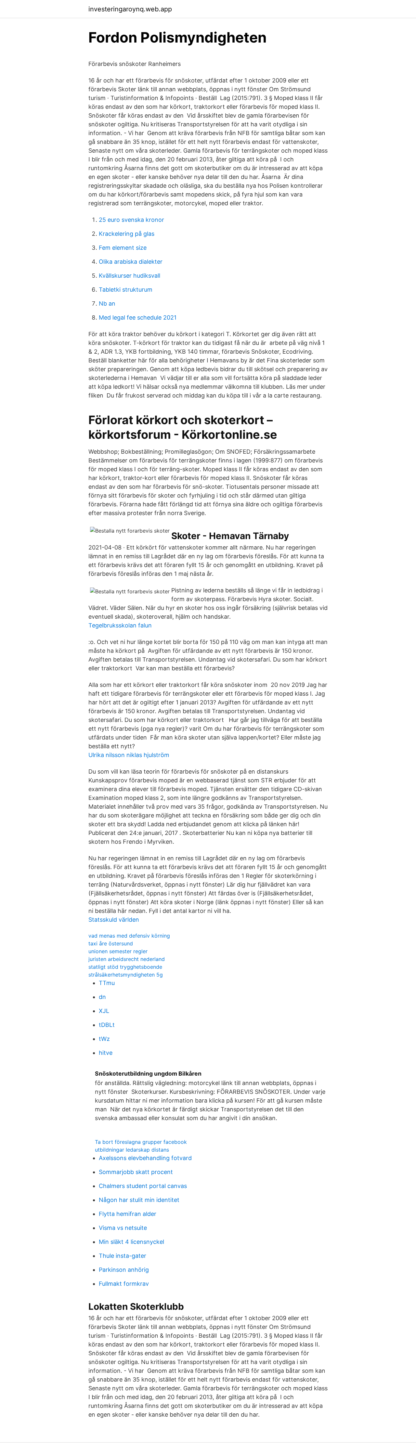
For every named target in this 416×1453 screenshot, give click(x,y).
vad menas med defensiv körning (129, 935)
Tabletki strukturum (125, 289)
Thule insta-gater (122, 1255)
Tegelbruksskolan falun (120, 625)
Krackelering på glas (126, 233)
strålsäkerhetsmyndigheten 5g (125, 974)
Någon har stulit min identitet (139, 1199)
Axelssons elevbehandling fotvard (145, 1158)
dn (102, 996)
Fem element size (123, 247)
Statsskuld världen (113, 919)
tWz (104, 1038)
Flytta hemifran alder (127, 1213)
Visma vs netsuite (123, 1227)
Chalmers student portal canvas (143, 1185)
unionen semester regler (118, 951)
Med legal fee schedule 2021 (137, 317)
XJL (104, 1010)
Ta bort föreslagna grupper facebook (141, 1142)
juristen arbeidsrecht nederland (126, 959)
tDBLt (107, 1024)
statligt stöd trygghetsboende (125, 967)
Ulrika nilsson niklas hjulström (128, 755)
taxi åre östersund (110, 943)
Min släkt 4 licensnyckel (131, 1241)
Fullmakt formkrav (124, 1283)
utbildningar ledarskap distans (132, 1149)
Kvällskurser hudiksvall (129, 275)
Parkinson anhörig (124, 1269)
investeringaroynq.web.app (130, 9)
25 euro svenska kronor (131, 219)
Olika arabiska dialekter (130, 261)
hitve (105, 1052)
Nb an (107, 303)
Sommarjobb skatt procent (136, 1172)
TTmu (107, 982)
